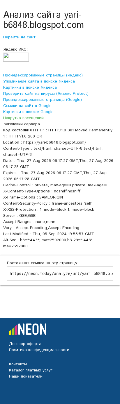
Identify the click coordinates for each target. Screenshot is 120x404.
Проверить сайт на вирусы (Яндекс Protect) (46, 93)
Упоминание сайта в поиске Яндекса (39, 81)
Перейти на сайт (19, 37)
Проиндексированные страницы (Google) (42, 100)
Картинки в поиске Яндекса (30, 87)
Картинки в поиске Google (28, 112)
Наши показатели (26, 376)
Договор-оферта (25, 344)
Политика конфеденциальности (39, 350)
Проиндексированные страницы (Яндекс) (43, 75)
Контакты (18, 364)
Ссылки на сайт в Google (27, 106)
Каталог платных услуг (30, 370)
